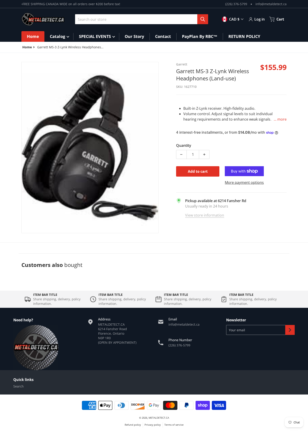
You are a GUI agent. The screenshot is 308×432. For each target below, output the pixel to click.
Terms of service (174, 424)
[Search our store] (202, 19)
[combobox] (140, 19)
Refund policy (133, 424)
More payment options (244, 182)
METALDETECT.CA (159, 417)
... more (280, 119)
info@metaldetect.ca (271, 4)
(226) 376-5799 (236, 4)
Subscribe (290, 330)
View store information (204, 215)
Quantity (183, 145)
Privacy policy (153, 424)
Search (18, 386)
